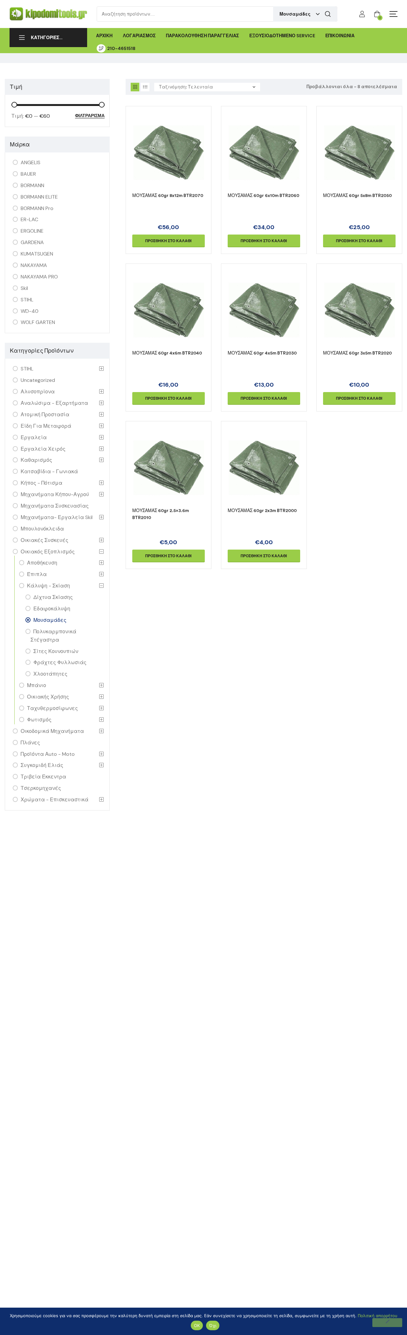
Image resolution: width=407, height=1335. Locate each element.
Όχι (212, 1325)
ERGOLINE (32, 231)
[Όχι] (387, 1322)
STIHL (27, 299)
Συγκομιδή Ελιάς (42, 765)
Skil (24, 288)
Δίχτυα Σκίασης (53, 597)
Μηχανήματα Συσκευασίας (55, 505)
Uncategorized (38, 380)
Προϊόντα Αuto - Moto (48, 754)
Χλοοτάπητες (50, 674)
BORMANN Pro (37, 208)
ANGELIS (30, 162)
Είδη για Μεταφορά (46, 426)
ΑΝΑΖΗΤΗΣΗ (327, 14)
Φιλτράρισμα (90, 116)
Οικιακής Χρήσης (48, 696)
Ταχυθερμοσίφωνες (52, 708)
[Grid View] (135, 87)
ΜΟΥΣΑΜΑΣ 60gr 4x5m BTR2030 (262, 353)
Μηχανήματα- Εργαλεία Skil (57, 517)
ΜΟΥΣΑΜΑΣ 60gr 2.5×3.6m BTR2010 (160, 514)
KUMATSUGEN (37, 253)
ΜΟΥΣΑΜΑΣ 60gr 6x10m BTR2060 (263, 195)
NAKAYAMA (34, 265)
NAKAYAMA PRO (39, 276)
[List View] (145, 87)
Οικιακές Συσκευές (44, 540)
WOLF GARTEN (38, 322)
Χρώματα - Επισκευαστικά (54, 799)
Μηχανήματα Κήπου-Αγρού (55, 494)
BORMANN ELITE (39, 196)
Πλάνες (30, 742)
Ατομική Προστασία (45, 414)
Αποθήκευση (42, 562)
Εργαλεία (34, 437)
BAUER (28, 174)
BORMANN (32, 185)
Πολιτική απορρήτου (377, 1315)
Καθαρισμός (36, 460)
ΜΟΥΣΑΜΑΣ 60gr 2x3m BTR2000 (262, 510)
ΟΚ (197, 1325)
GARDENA (32, 242)
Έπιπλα (37, 574)
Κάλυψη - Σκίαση (48, 585)
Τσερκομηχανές (41, 788)
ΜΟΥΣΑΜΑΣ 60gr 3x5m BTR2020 (357, 353)
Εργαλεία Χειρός (43, 449)
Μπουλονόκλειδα (42, 528)
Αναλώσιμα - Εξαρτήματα (54, 403)
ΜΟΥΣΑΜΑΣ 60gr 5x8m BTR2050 (357, 195)
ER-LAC (29, 219)
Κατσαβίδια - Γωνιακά (49, 471)
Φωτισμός (39, 719)
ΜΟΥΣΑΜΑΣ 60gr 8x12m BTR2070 (167, 195)
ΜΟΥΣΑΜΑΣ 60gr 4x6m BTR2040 (167, 353)
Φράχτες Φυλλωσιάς (59, 662)
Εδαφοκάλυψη (51, 608)
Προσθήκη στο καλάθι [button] (168, 241)
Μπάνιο (36, 685)
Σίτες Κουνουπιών (55, 651)
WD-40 (29, 311)
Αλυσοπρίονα (38, 391)
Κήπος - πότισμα (41, 483)
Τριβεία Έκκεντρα (43, 776)
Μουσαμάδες (49, 620)
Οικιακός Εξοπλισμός (48, 551)
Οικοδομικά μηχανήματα (52, 731)
